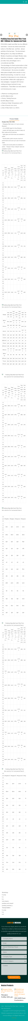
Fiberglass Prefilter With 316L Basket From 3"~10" (7, 996)
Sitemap (14, 1018)
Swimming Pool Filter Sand (11, 1006)
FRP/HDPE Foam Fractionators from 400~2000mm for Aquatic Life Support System (20, 999)
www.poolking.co (8, 1015)
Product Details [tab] (14, 119)
